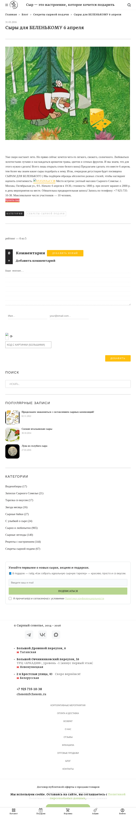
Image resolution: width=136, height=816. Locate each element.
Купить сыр (12, 200)
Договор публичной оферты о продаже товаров (68, 787)
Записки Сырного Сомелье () (24, 493)
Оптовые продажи (68, 753)
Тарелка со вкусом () (19, 500)
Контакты (68, 768)
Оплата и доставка (68, 713)
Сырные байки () (17, 514)
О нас (68, 729)
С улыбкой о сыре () (18, 521)
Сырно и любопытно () (21, 527)
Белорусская (48, 676)
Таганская (41, 650)
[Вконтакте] (42, 635)
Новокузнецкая (55, 663)
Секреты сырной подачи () (22, 548)
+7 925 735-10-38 (29, 689)
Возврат (68, 721)
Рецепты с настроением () (23, 541)
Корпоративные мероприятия (68, 705)
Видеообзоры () (16, 486)
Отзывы (68, 737)
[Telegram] (29, 635)
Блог (68, 760)
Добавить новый (65, 253)
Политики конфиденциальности (84, 598)
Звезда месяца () (16, 507)
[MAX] (56, 635)
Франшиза (68, 745)
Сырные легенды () (19, 534)
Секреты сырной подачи (46, 213)
